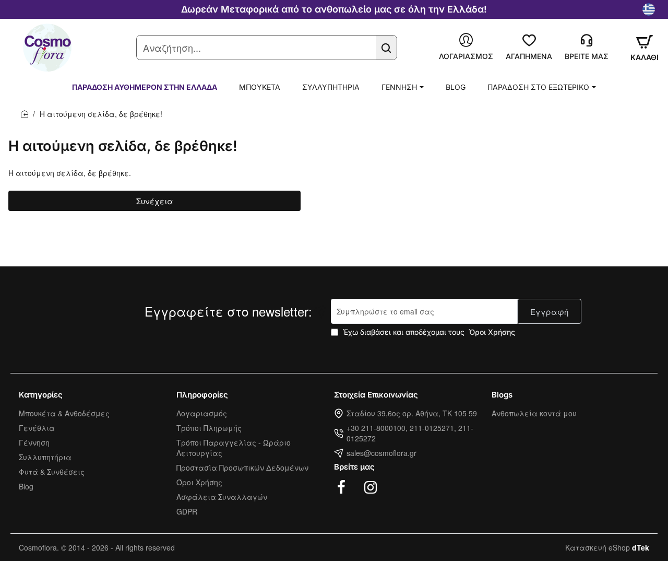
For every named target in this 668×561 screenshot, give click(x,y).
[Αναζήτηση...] (386, 48)
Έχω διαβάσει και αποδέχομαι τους (428, 332)
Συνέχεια (154, 200)
